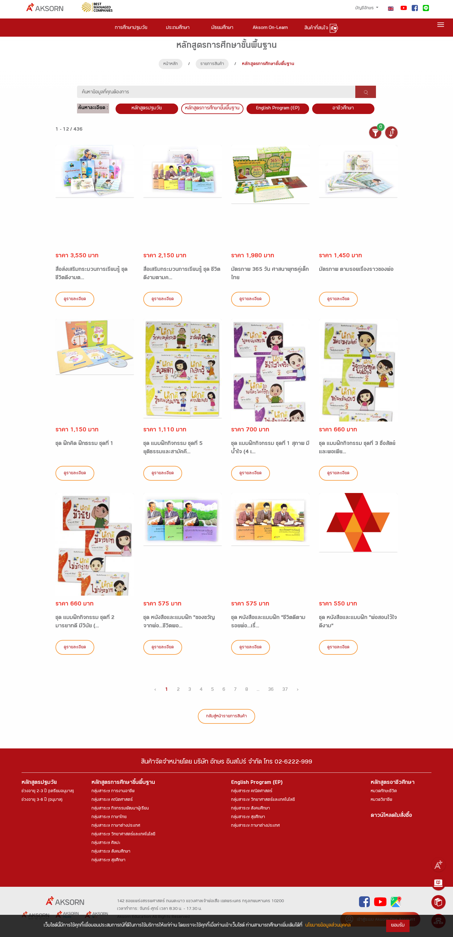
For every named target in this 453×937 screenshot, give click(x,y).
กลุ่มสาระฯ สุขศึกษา (108, 860)
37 (285, 690)
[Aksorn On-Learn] (438, 883)
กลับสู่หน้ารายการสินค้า (226, 717)
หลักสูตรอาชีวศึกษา (392, 783)
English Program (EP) (278, 109)
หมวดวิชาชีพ (381, 800)
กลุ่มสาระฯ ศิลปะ (106, 843)
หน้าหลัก (170, 64)
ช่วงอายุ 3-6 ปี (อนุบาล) (42, 800)
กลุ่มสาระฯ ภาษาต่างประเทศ (116, 826)
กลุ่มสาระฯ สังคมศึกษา (111, 852)
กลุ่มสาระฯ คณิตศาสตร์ (112, 800)
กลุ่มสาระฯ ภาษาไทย (109, 817)
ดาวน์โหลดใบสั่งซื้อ (391, 816)
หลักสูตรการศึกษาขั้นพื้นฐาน (212, 109)
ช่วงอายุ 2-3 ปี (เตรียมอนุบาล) (48, 791)
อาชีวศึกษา (343, 109)
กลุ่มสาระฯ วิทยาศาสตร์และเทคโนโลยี (123, 835)
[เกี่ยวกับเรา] (438, 865)
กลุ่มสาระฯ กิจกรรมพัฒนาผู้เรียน (120, 809)
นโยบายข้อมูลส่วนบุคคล (328, 926)
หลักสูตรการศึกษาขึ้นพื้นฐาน (123, 783)
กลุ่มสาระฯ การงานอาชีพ (113, 791)
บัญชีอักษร (365, 8)
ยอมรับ (398, 926)
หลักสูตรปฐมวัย (39, 783)
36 (271, 690)
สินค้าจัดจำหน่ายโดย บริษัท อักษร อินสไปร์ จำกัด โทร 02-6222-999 (226, 762)
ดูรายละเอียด (75, 299)
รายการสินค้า (212, 64)
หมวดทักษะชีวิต (384, 791)
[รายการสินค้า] (438, 902)
